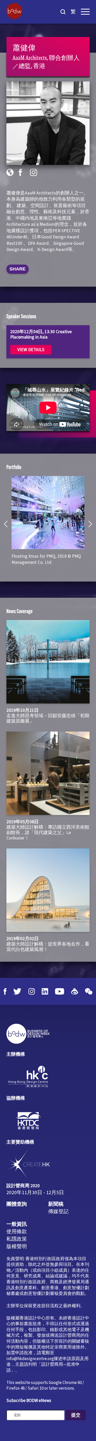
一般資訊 (16, 1224)
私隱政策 (16, 1239)
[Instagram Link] (31, 991)
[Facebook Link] (5, 991)
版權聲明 (16, 1246)
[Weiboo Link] (74, 991)
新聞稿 (55, 1204)
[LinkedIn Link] (45, 991)
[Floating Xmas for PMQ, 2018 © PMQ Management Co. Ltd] (48, 512)
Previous (7, 524)
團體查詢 (16, 1204)
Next (89, 524)
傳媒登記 (58, 1212)
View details (30, 350)
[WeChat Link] (88, 991)
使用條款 (16, 1232)
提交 (75, 1415)
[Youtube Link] (59, 991)
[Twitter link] (17, 991)
